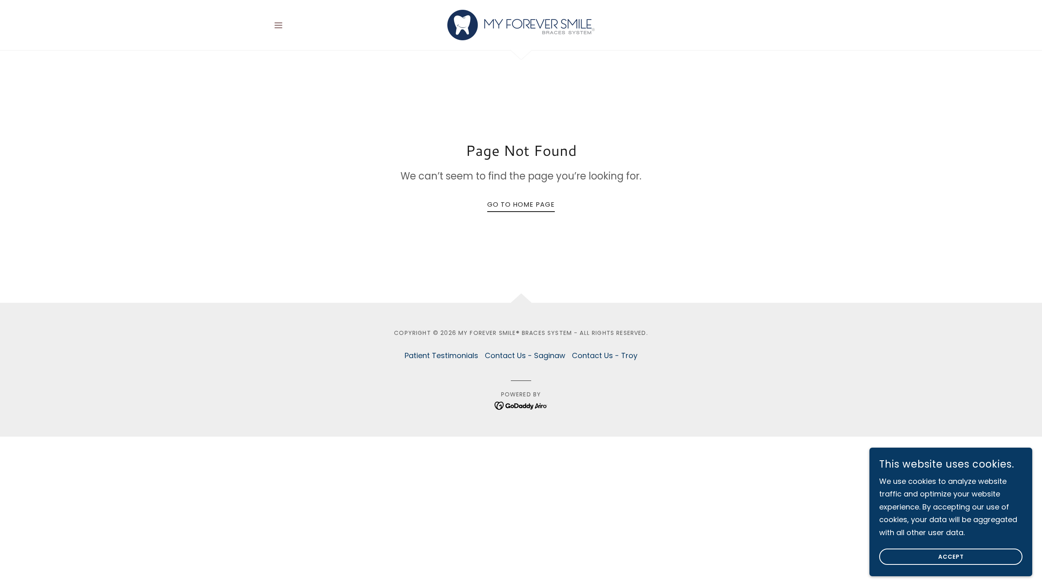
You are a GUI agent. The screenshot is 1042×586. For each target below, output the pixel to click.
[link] (521, 24)
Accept (951, 557)
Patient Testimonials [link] (441, 355)
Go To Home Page (521, 204)
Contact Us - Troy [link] (604, 355)
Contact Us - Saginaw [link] (525, 355)
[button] (278, 25)
